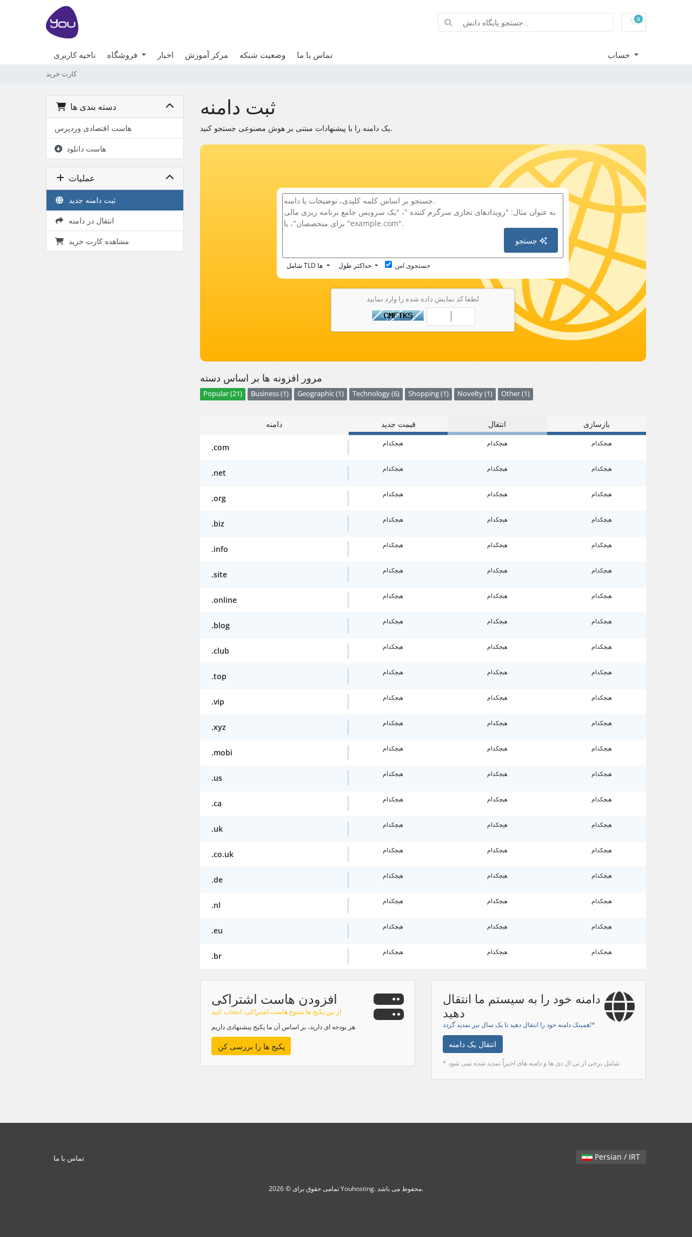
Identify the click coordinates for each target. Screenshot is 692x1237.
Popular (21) (222, 393)
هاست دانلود (84, 148)
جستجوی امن (412, 265)
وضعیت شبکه (262, 54)
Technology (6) (376, 393)
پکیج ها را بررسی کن (251, 1046)
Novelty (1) (475, 393)
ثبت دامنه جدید (90, 200)
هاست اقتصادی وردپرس (93, 128)
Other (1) (515, 393)
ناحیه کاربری (75, 54)
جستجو (527, 240)
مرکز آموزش (206, 54)
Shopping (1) (428, 393)
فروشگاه (123, 54)
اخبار (165, 54)
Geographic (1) (320, 393)
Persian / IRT (616, 1157)
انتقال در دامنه (89, 220)
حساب (620, 54)
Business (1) (270, 393)
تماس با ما (314, 54)
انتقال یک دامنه (472, 1044)
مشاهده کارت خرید (96, 241)
